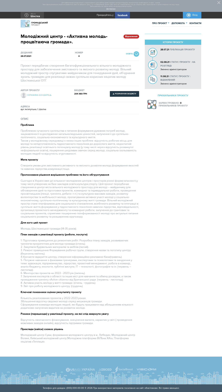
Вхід (194, 15)
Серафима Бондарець (39, 95)
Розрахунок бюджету (125, 94)
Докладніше (111, 9)
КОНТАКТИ (195, 23)
